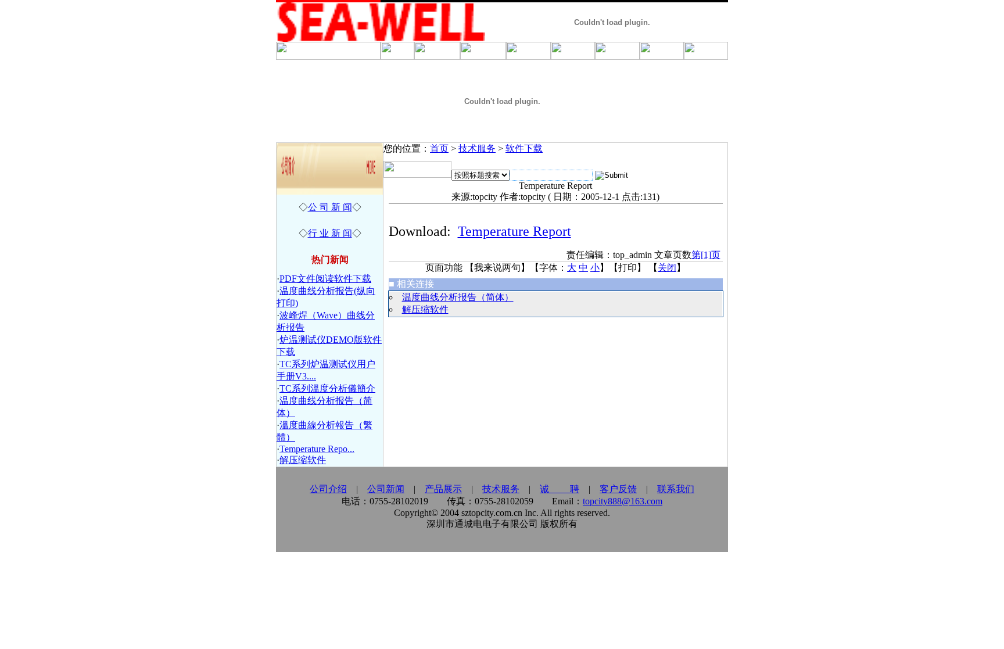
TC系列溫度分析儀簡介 (327, 388)
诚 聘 (559, 489)
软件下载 (524, 148)
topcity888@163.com (622, 501)
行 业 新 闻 (330, 233)
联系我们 (675, 489)
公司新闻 (385, 489)
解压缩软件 (302, 460)
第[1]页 (705, 255)
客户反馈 (618, 489)
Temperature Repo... (316, 449)
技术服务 (477, 148)
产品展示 (443, 489)
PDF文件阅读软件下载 (325, 279)
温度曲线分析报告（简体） (458, 297)
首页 (439, 148)
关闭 (667, 267)
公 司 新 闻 (330, 207)
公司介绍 (328, 489)
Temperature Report (514, 231)
